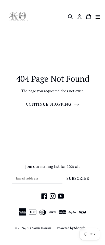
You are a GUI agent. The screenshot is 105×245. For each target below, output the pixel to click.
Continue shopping (48, 104)
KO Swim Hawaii (39, 228)
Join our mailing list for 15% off (52, 166)
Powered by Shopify (71, 228)
